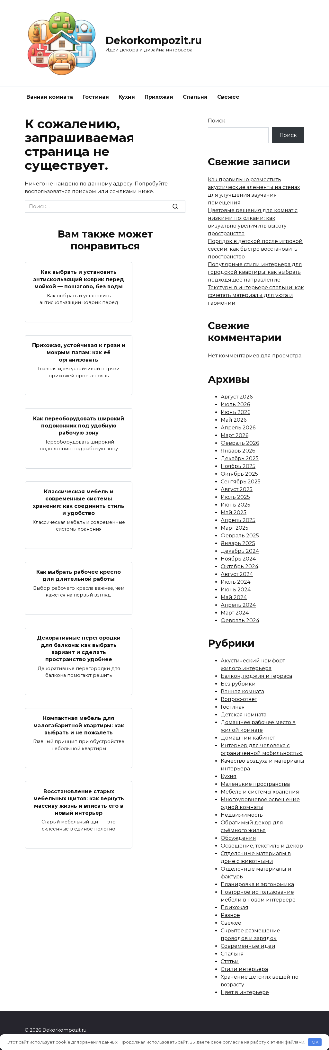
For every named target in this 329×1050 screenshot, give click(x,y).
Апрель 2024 (238, 605)
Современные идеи (248, 946)
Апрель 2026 (238, 428)
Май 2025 (233, 512)
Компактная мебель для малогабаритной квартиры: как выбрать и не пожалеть (78, 725)
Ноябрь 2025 (238, 466)
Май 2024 (234, 597)
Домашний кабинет (248, 738)
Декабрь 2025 (240, 458)
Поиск (216, 121)
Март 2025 (234, 528)
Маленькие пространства (255, 784)
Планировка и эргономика (257, 884)
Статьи (230, 961)
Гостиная (96, 97)
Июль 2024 (235, 582)
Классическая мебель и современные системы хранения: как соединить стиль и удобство (78, 502)
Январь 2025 (238, 543)
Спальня (195, 97)
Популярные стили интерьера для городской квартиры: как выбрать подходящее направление (255, 272)
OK (315, 1042)
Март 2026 (234, 435)
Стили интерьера (244, 969)
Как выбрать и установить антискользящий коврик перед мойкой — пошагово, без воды (78, 279)
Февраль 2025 (240, 536)
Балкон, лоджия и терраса (256, 676)
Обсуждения (238, 838)
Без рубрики (238, 684)
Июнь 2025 (235, 505)
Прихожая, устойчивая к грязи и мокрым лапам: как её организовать (78, 352)
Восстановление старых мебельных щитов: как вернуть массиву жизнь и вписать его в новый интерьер (78, 802)
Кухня (127, 97)
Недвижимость (242, 815)
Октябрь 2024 (239, 566)
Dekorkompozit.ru (153, 40)
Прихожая (159, 97)
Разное (230, 915)
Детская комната (243, 715)
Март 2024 (235, 613)
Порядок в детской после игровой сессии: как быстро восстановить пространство (255, 249)
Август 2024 (237, 574)
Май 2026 (233, 420)
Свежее (228, 97)
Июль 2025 (235, 497)
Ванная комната (49, 97)
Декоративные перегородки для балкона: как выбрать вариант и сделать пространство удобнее (78, 648)
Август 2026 (237, 397)
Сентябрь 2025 (241, 482)
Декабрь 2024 (240, 551)
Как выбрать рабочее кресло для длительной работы (78, 575)
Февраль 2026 (240, 443)
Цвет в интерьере (245, 992)
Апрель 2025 (238, 520)
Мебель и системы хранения (260, 792)
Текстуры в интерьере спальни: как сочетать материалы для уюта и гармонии (256, 295)
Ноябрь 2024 (238, 559)
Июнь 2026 (235, 412)
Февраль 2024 (240, 620)
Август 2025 (237, 489)
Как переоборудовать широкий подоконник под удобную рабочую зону (78, 425)
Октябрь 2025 (239, 474)
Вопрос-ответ (239, 699)
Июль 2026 (235, 404)
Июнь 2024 (236, 590)
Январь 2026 (238, 451)
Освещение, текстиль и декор (262, 846)
